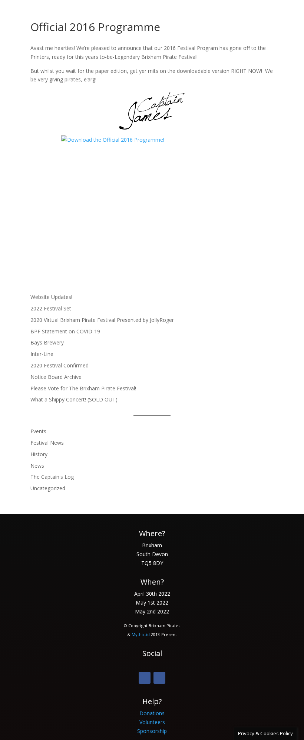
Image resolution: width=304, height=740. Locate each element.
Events (38, 431)
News (37, 465)
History (38, 454)
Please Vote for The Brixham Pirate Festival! (83, 388)
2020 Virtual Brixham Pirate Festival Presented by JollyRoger (102, 319)
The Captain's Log (52, 476)
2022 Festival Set (50, 308)
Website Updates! (51, 296)
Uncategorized (47, 488)
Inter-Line (41, 353)
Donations (152, 713)
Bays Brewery (47, 342)
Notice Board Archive (56, 376)
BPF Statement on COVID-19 (65, 331)
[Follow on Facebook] (145, 678)
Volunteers (152, 722)
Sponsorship (152, 730)
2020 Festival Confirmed (59, 365)
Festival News (47, 442)
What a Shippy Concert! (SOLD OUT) (74, 399)
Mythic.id (141, 634)
